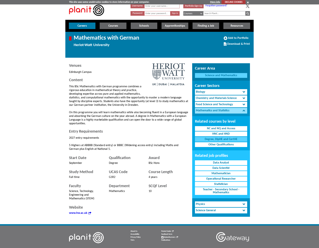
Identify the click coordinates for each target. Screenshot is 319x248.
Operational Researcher (221, 178)
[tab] (221, 92)
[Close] (248, 2)
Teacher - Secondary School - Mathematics (221, 191)
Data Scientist (221, 168)
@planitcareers (169, 237)
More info (215, 2)
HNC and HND (221, 133)
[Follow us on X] (247, 6)
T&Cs (132, 240)
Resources (237, 25)
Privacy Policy (136, 237)
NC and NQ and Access (221, 128)
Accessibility (135, 234)
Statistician (221, 184)
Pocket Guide (166, 231)
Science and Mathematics (221, 75)
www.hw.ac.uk (78, 213)
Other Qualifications (221, 144)
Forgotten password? (216, 5)
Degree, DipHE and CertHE (221, 139)
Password (137, 13)
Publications (165, 240)
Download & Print (238, 45)
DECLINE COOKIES (233, 2)
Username (137, 6)
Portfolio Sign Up (193, 6)
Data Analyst (221, 162)
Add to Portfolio (237, 39)
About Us (134, 231)
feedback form (166, 234)
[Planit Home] (86, 17)
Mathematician (221, 173)
